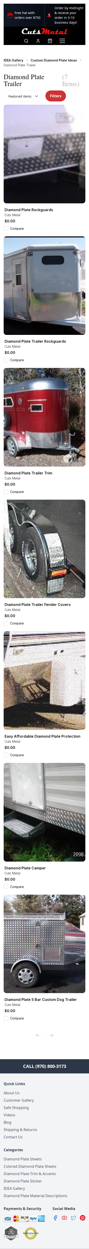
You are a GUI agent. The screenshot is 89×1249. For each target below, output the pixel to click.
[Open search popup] (26, 41)
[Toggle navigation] (62, 41)
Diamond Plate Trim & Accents (30, 1173)
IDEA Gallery (14, 1188)
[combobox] (24, 96)
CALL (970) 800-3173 (44, 1066)
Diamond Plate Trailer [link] (20, 65)
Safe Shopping (16, 1107)
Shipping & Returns (20, 1129)
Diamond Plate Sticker (23, 1181)
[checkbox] (6, 228)
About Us (12, 1092)
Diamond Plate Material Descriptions (35, 1195)
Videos (9, 1114)
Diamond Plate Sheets (23, 1159)
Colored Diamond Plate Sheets (30, 1166)
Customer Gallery (19, 1100)
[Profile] (38, 41)
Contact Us (13, 1137)
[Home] (44, 31)
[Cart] (50, 41)
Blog (7, 1122)
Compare (17, 228)
